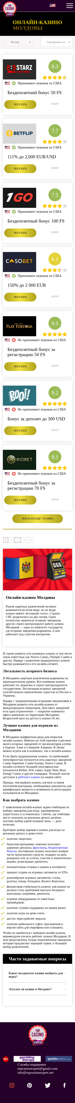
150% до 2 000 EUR (27, 285)
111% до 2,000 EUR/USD (32, 156)
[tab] (37, 975)
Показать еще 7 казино (37, 518)
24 (24, 540)
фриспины (40, 847)
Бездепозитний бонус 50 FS (35, 92)
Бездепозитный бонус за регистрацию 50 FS (31, 352)
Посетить (20, 104)
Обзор (55, 103)
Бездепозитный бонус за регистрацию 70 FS (31, 485)
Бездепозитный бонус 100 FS (36, 220)
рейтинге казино (29, 777)
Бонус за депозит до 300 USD (36, 418)
